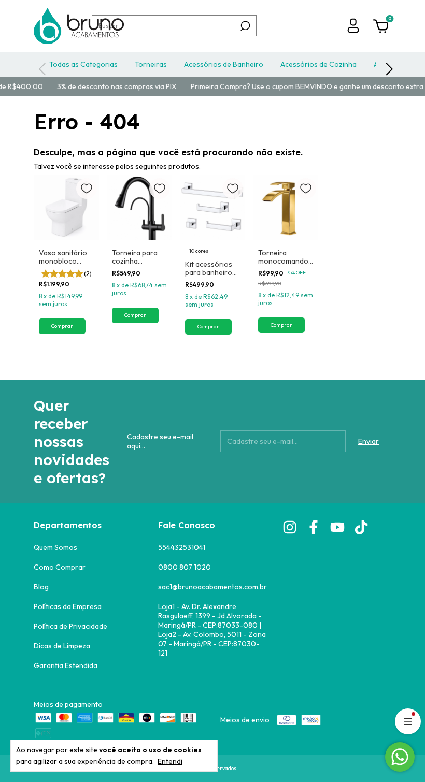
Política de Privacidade (70, 626)
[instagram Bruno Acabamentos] (289, 527)
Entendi (170, 761)
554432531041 (181, 547)
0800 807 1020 (184, 567)
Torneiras (151, 64)
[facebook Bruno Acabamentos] (313, 527)
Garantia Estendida (65, 665)
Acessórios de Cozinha (318, 64)
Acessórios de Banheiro (223, 64)
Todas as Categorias (83, 64)
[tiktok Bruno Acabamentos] (361, 527)
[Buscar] (244, 26)
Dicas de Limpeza (62, 645)
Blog (41, 586)
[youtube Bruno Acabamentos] (337, 527)
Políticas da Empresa (68, 606)
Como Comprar (60, 567)
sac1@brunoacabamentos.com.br (212, 586)
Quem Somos (55, 547)
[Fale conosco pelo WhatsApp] (400, 757)
